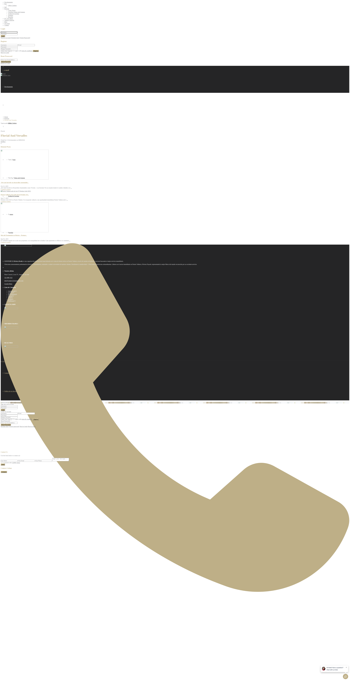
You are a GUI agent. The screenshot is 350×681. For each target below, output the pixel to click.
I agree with (23, 51)
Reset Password (5, 61)
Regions (6, 9)
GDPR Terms (16, 462)
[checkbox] (1, 462)
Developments (8, 2)
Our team (7, 23)
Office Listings (12, 5)
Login (2, 36)
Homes (10, 296)
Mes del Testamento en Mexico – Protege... (14, 235)
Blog (5, 22)
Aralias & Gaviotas (13, 13)
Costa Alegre (11, 10)
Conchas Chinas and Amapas (16, 12)
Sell (5, 7)
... (71, 188)
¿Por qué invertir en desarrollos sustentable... (15, 182)
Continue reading (6, 189)
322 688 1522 (8, 277)
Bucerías (10, 17)
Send (2, 464)
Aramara (10, 15)
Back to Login (5, 52)
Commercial (11, 291)
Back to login (24, 426)
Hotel (9, 297)
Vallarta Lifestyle (9, 20)
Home (6, 117)
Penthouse (11, 301)
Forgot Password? (25, 38)
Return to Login (5, 63)
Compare (3, 472)
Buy (5, 4)
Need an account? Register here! (10, 38)
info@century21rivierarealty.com (13, 281)
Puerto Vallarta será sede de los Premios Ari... (15, 194)
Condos (10, 292)
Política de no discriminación (12, 391)
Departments (11, 294)
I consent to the (11, 462)
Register (36, 51)
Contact (6, 25)
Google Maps (8, 284)
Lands (10, 299)
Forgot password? (14, 426)
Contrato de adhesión (10, 373)
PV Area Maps (8, 18)
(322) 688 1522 (5, 680)
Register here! (5, 426)
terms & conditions (27, 51)
